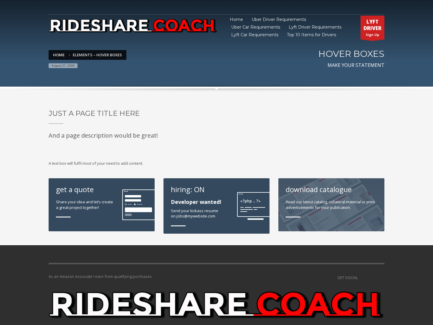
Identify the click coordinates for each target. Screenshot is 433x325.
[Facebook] (380, 277)
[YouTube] (362, 277)
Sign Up (372, 27)
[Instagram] (371, 277)
